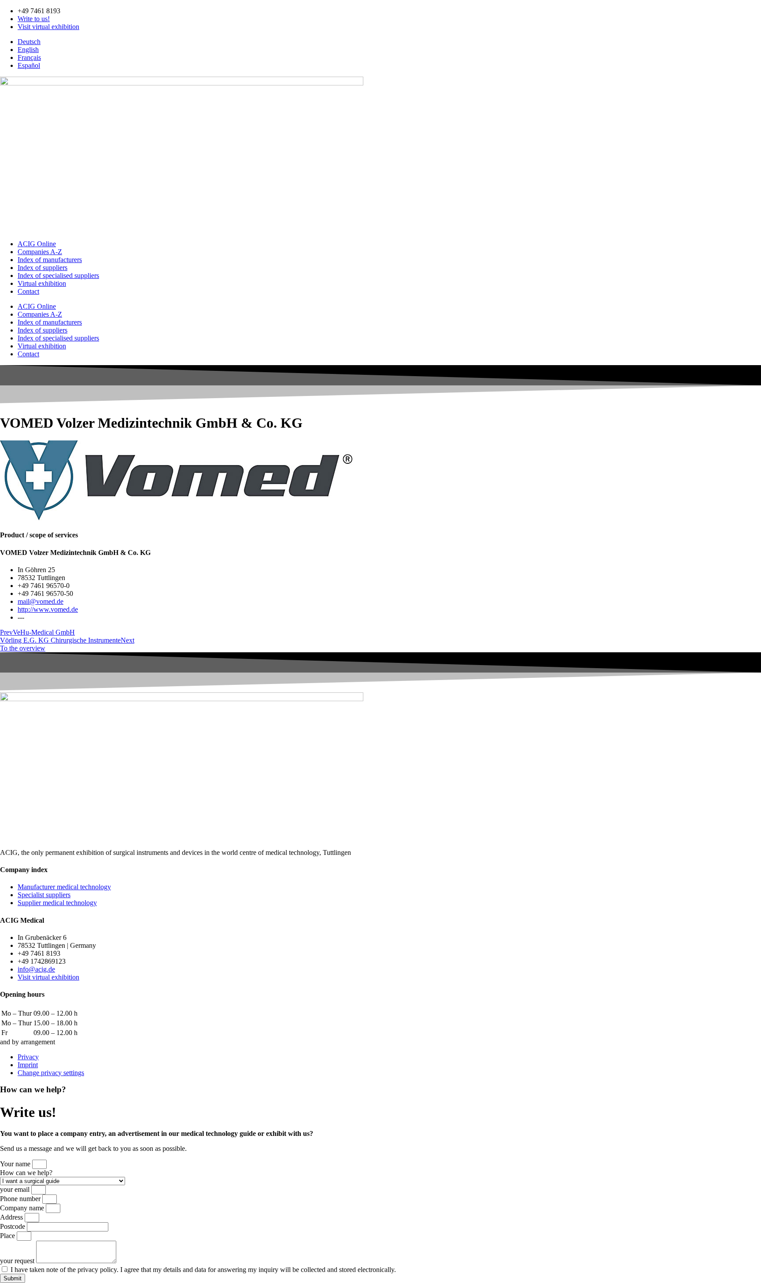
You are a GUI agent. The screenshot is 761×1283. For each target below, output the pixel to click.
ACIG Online (37, 244)
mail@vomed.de (40, 601)
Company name (23, 1208)
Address (12, 1217)
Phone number (21, 1198)
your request (18, 1261)
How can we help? (26, 1172)
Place (8, 1235)
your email (15, 1189)
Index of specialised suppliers (58, 275)
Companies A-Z (40, 251)
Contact (28, 291)
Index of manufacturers (50, 259)
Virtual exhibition (42, 283)
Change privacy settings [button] (51, 1072)
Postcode (13, 1226)
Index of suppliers (42, 267)
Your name (16, 1164)
